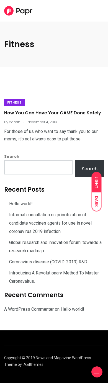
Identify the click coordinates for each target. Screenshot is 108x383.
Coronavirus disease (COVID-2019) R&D (48, 261)
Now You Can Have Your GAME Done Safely (52, 113)
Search (11, 156)
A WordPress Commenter (29, 309)
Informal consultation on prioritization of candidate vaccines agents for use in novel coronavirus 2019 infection (50, 223)
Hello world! (21, 203)
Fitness (14, 102)
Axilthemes (33, 364)
